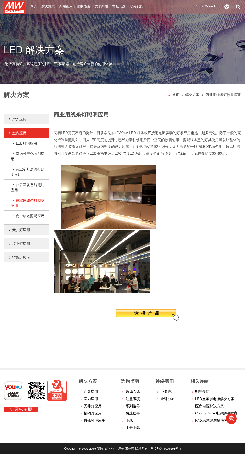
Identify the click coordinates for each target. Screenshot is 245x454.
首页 (175, 94)
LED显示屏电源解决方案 (214, 398)
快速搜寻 (133, 412)
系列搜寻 (133, 405)
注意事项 (133, 398)
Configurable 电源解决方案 (216, 412)
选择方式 (133, 391)
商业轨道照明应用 (30, 215)
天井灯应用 (21, 229)
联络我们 (136, 6)
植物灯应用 (21, 243)
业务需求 (168, 391)
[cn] (226, 6)
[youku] (13, 399)
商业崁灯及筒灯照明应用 (28, 171)
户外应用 (19, 118)
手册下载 (133, 427)
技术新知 (101, 6)
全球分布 (168, 398)
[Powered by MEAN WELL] (57, 399)
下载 (129, 420)
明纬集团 (202, 391)
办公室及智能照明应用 (28, 187)
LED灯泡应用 (26, 143)
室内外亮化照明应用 (28, 156)
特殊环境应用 (23, 257)
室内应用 (19, 132)
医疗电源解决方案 (209, 405)
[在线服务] (231, 418)
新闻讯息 (65, 6)
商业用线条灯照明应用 (28, 203)
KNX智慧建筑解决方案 (213, 420)
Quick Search (205, 5)
